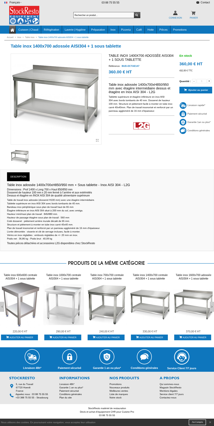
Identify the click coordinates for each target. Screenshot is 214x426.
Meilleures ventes (119, 390)
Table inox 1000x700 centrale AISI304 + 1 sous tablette (63, 277)
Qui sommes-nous (169, 384)
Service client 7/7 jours (172, 394)
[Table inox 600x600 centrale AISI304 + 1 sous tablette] (20, 304)
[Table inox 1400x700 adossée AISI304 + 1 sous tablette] (97, 140)
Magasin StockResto (170, 387)
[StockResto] (27, 15)
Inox (113, 29)
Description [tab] (18, 176)
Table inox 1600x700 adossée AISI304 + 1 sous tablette (193, 277)
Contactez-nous (168, 397)
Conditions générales (198, 130)
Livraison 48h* (66, 384)
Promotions (180, 29)
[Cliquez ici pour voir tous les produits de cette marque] (141, 126)
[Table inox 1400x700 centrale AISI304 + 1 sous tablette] (150, 304)
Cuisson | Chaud (28, 29)
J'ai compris (197, 422)
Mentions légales (169, 390)
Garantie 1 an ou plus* (71, 387)
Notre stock (116, 397)
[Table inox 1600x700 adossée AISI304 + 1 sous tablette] (193, 304)
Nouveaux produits (119, 387)
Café (139, 29)
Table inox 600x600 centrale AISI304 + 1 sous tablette (20, 277)
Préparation (98, 29)
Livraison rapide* (196, 105)
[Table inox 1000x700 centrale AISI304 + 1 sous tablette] (63, 304)
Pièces (163, 29)
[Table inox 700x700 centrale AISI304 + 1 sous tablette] (107, 304)
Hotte (150, 29)
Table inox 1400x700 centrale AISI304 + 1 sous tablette (150, 277)
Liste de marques (119, 394)
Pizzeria (126, 29)
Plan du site (65, 397)
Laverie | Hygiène (75, 29)
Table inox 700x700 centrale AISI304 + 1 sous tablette (107, 277)
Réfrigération (51, 29)
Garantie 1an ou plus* (198, 122)
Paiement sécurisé (197, 113)
